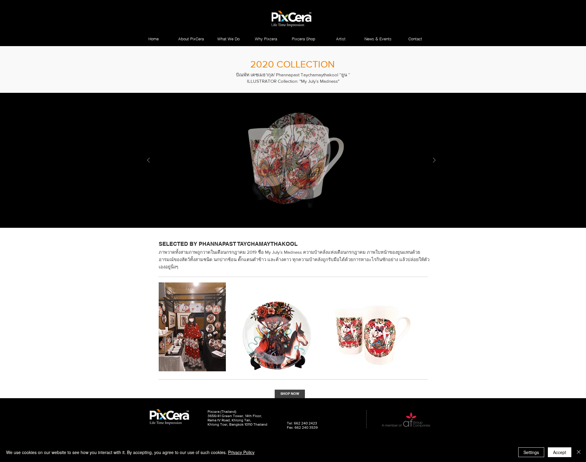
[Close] (578, 452)
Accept (559, 452)
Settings (531, 452)
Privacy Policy (241, 452)
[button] (303, 39)
